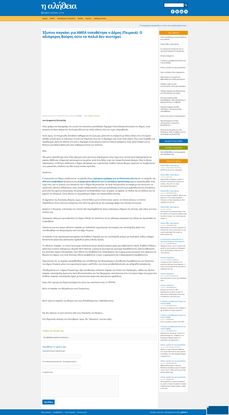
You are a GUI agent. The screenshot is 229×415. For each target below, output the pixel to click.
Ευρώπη (88, 18)
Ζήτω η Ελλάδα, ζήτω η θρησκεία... (172, 72)
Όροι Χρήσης (46, 412)
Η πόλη (79, 116)
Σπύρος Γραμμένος (167, 56)
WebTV (52, 18)
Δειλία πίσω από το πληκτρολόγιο (172, 116)
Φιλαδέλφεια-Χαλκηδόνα (66, 18)
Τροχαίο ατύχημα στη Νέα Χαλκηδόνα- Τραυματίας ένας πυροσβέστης (171, 109)
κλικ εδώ (168, 152)
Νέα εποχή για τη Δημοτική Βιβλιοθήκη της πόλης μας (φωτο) (172, 78)
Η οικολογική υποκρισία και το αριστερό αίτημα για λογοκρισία (172, 50)
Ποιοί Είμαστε (70, 412)
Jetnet (183, 412)
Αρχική (44, 18)
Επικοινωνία (82, 412)
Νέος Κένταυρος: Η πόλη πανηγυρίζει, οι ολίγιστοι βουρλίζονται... (169, 123)
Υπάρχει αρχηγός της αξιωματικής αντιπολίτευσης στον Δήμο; (172, 92)
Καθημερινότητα (100, 18)
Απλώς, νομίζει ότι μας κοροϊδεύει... (173, 67)
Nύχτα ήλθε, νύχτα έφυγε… (170, 44)
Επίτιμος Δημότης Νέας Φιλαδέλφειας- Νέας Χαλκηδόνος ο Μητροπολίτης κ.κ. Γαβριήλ (173, 100)
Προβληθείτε (58, 412)
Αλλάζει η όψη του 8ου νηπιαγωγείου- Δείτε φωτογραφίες (173, 85)
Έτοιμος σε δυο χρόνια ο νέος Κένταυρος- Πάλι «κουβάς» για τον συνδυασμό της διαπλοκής (173, 132)
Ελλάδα (80, 18)
